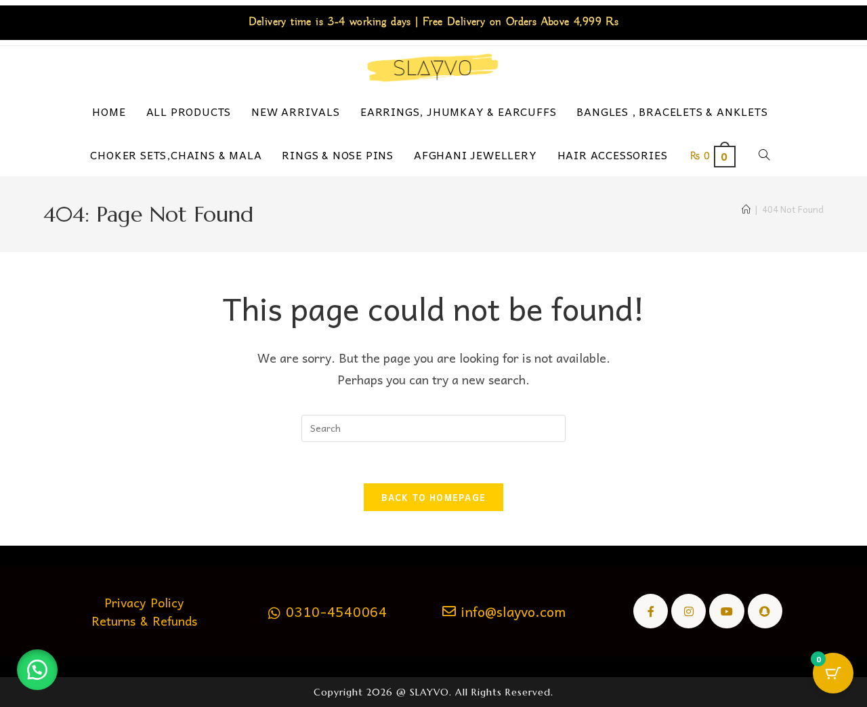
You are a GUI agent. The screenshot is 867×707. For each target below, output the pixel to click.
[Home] (746, 209)
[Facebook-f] (650, 611)
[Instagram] (688, 611)
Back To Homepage (433, 497)
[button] (37, 669)
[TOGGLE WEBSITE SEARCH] (768, 154)
